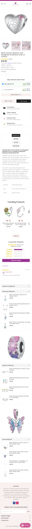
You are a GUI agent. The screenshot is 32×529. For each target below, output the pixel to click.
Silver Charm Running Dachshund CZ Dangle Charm (19, 304)
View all (16, 236)
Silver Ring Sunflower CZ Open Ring (8, 224)
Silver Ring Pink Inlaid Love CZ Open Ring (20, 224)
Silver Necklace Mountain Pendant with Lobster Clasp (18, 470)
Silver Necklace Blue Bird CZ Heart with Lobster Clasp (18, 452)
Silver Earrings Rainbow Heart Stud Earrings (18, 387)
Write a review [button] (16, 260)
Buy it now (24, 101)
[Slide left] (14, 231)
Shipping (9, 63)
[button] (4, 59)
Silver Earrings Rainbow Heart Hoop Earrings (19, 378)
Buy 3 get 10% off (9, 89)
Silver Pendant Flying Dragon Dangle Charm (19, 313)
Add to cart (8, 101)
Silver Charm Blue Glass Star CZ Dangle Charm (18, 295)
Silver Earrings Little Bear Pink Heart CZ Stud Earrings (19, 396)
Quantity (3, 71)
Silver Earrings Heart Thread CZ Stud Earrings (19, 369)
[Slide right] (17, 231)
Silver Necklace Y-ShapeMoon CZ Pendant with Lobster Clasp (18, 461)
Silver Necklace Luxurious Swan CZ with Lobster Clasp (18, 443)
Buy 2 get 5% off (9, 84)
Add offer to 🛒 (16, 95)
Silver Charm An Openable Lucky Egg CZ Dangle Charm (19, 322)
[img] (5, 270)
